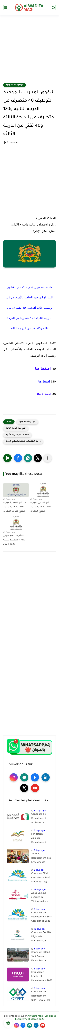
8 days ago (39, 988)
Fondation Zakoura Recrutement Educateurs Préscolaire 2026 (40, 839)
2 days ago (39, 850)
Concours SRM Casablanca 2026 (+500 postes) (40, 877)
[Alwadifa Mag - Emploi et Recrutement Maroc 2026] (29, 7)
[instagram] (14, 777)
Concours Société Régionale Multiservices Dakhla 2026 (41, 937)
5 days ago (39, 909)
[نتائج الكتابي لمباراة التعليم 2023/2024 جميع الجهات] (43, 490)
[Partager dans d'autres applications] (47, 458)
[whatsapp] (24, 777)
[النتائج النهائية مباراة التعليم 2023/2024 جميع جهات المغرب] (16, 490)
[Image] (18, 816)
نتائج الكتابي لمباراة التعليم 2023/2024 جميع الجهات (40, 507)
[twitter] (24, 788)
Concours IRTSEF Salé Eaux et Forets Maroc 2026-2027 (40, 957)
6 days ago (39, 831)
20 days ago (40, 811)
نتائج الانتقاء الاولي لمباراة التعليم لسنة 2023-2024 (14, 540)
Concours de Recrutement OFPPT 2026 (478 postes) (40, 997)
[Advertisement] (29, 51)
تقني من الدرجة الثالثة (16, 428)
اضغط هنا (43, 368)
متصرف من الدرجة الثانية (17, 435)
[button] (18, 458)
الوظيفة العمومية (14, 85)
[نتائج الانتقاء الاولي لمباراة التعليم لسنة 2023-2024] (16, 523)
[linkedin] (45, 777)
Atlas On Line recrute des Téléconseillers (39, 897)
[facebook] (35, 777)
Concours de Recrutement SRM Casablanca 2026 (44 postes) (41, 918)
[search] (53, 7)
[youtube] (35, 788)
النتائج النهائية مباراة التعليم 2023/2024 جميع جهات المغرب (14, 507)
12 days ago (40, 890)
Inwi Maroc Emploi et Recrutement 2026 (41, 976)
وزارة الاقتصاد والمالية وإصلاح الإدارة (23, 441)
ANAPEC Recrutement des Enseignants (41, 858)
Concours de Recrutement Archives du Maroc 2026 (38, 819)
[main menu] (5, 7)
